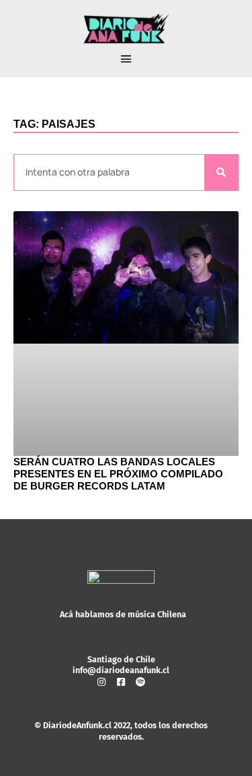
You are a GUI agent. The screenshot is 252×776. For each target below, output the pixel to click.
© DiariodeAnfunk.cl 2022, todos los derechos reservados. (121, 730)
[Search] (221, 172)
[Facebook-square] (121, 682)
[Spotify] (140, 682)
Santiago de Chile (121, 659)
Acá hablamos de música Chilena (123, 614)
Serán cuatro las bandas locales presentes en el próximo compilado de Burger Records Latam (118, 474)
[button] (126, 59)
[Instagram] (101, 682)
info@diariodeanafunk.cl (121, 670)
